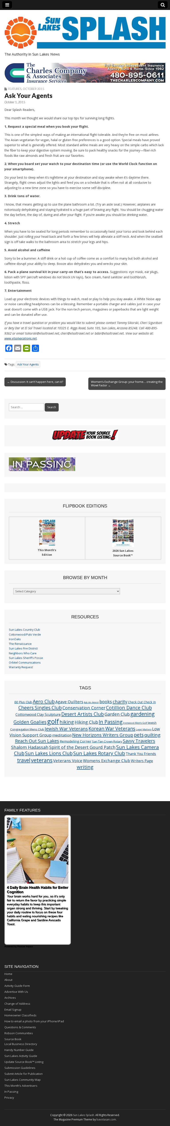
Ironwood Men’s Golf (135, 722)
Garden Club (117, 714)
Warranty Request (21, 667)
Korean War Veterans (112, 729)
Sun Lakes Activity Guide (20, 1056)
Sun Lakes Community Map (22, 1080)
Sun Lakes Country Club (24, 630)
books (105, 702)
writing (85, 766)
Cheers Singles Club (40, 707)
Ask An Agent (91, 702)
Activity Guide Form (17, 986)
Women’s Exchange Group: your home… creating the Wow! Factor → (127, 383)
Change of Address (17, 1004)
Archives (10, 998)
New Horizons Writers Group (102, 735)
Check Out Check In (142, 702)
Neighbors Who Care (23, 653)
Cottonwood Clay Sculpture (38, 714)
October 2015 (33, 89)
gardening (142, 713)
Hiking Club (86, 722)
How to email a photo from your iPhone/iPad (34, 1021)
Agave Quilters (69, 701)
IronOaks (15, 639)
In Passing (110, 721)
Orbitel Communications (25, 662)
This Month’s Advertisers (20, 1086)
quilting (152, 735)
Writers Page (142, 760)
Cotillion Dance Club (129, 707)
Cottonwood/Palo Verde (25, 634)
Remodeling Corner (75, 741)
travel (23, 760)
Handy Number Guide (19, 1050)
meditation (61, 735)
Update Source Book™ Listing (23, 1062)
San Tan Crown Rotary (107, 741)
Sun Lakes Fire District (23, 648)
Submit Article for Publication (23, 1074)
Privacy (9, 1098)
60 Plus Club (23, 702)
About (8, 980)
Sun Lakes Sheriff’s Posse (26, 658)
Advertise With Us (16, 992)
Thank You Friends (141, 753)
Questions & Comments (20, 1027)
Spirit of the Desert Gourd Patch (82, 747)
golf (53, 721)
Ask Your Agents (28, 364)
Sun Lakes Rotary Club (99, 753)
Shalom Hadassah (29, 747)
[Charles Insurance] (85, 73)
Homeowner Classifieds (20, 1015)
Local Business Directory (20, 1044)
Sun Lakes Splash (83, 1115)
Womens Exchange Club (106, 760)
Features (14, 89)
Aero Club (44, 701)
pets (139, 734)
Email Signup (12, 1010)
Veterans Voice (67, 760)
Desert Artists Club (82, 714)
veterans (41, 760)
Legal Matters (143, 729)
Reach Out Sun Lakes (37, 741)
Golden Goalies (30, 722)
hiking (67, 722)
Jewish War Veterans (66, 729)
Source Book (12, 1039)
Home (8, 974)
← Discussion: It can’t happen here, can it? (35, 382)
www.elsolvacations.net (20, 338)
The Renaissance (20, 644)
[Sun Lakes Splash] (85, 30)
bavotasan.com (106, 1119)
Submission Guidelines (19, 1068)
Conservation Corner (83, 708)
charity (120, 701)
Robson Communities (18, 1033)
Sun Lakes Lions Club (49, 753)
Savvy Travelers (139, 741)
